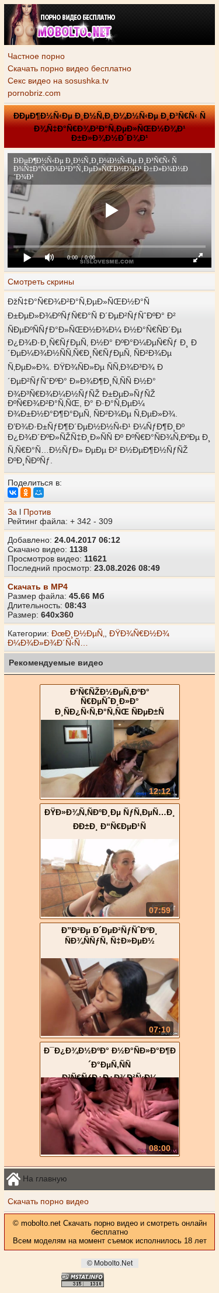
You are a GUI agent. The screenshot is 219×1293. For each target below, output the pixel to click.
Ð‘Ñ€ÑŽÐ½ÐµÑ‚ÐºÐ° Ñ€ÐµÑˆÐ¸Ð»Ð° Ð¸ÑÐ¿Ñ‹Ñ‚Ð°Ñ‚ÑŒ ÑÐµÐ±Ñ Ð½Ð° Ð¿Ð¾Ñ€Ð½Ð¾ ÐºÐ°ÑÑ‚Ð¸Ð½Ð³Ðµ (109, 713)
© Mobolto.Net (110, 1263)
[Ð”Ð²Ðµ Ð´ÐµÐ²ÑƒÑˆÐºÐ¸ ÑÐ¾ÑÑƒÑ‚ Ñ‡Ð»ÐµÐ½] (110, 1033)
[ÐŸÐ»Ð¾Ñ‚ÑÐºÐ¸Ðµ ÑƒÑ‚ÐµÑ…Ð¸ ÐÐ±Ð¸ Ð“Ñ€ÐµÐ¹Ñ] (110, 913)
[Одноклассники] (25, 492)
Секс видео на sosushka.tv (58, 80)
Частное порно (36, 56)
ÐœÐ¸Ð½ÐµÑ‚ (78, 633)
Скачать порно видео (48, 1201)
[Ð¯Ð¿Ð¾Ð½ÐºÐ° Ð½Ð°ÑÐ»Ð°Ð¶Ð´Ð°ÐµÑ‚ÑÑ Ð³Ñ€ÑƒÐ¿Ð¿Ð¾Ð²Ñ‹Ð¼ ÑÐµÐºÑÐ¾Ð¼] (110, 1151)
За (12, 511)
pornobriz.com (34, 93)
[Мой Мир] (38, 492)
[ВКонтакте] (13, 492)
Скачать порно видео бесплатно (69, 68)
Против (37, 511)
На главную (43, 1178)
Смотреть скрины (41, 281)
